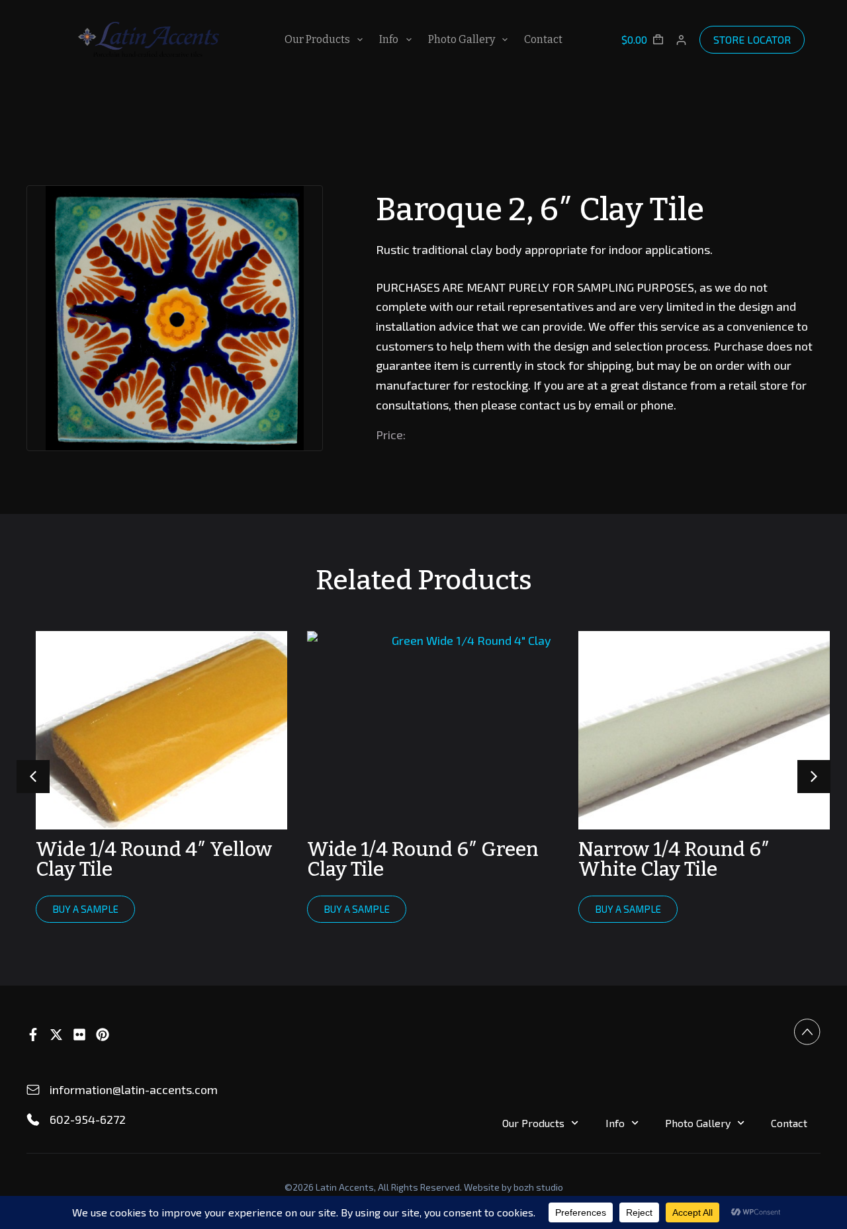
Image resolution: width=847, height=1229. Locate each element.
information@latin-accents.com (134, 1089)
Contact (543, 39)
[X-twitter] (56, 1034)
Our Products (317, 39)
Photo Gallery (461, 39)
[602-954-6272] (33, 1119)
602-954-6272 (88, 1119)
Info (388, 39)
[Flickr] (79, 1034)
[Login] (681, 40)
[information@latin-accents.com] (33, 1090)
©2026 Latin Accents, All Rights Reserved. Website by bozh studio (424, 1187)
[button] (813, 776)
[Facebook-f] (33, 1034)
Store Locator (752, 39)
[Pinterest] (102, 1034)
